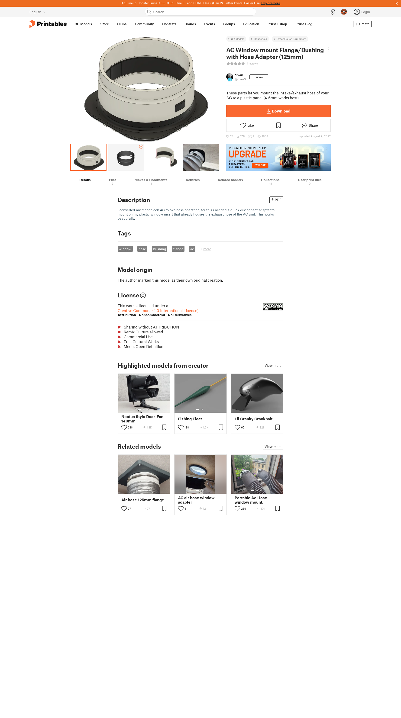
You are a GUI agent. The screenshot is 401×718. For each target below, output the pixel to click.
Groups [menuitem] (229, 24)
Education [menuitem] (251, 24)
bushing (159, 249)
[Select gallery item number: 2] (144, 409)
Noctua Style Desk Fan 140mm (142, 418)
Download (281, 111)
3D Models (237, 38)
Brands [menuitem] (190, 24)
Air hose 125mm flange (142, 500)
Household (260, 38)
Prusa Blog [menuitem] (303, 24)
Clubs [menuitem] (121, 24)
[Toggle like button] (124, 427)
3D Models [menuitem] (83, 24)
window (125, 249)
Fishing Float (190, 419)
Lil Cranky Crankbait (253, 419)
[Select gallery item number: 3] (148, 409)
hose (142, 249)
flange (178, 249)
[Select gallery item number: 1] (139, 409)
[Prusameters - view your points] (344, 12)
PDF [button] (278, 200)
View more (273, 365)
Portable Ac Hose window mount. (251, 500)
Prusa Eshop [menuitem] (277, 24)
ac (192, 249)
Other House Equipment (291, 38)
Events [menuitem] (209, 24)
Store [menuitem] (104, 24)
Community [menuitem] (144, 24)
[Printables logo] (48, 24)
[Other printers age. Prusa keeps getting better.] (278, 157)
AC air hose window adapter (196, 500)
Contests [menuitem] (169, 24)
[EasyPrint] (333, 12)
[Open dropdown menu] (328, 49)
